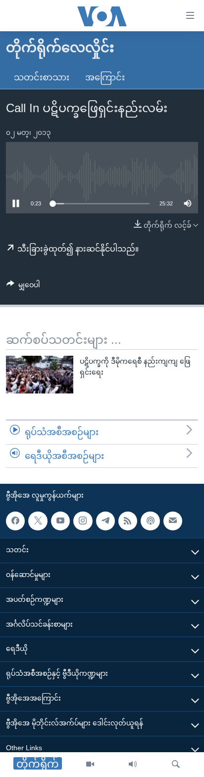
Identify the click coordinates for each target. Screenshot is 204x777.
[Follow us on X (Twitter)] (37, 521)
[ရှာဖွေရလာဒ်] (176, 764)
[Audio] (133, 764)
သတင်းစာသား (41, 77)
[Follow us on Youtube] (60, 521)
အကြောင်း (105, 77)
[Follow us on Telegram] (105, 521)
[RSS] (127, 521)
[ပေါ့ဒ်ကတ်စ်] (150, 521)
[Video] (90, 764)
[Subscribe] (172, 521)
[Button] (23, 287)
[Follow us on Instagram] (82, 521)
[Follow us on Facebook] (15, 521)
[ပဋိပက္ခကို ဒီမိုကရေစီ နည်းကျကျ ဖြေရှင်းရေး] (39, 374)
